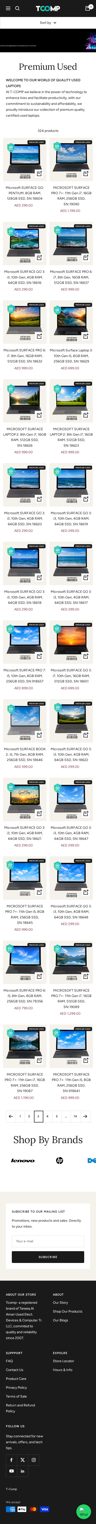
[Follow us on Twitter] (22, 1460)
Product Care (16, 1379)
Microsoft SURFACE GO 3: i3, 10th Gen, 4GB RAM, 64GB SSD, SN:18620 (24, 518)
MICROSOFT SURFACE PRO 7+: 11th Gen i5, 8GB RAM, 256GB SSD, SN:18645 (24, 914)
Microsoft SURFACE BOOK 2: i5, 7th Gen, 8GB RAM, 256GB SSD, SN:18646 (25, 754)
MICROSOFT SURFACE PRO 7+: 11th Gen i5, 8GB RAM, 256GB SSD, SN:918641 (71, 1082)
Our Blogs (60, 1320)
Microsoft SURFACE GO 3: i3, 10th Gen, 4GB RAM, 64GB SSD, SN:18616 (24, 277)
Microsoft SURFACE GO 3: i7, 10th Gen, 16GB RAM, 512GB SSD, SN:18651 (71, 675)
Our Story (60, 1303)
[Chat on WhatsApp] (83, 1511)
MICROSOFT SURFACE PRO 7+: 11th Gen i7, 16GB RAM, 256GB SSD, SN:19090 (71, 196)
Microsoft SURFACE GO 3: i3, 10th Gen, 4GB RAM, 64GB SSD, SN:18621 (24, 833)
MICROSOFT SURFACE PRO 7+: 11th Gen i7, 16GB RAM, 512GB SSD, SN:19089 (71, 998)
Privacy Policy (16, 1387)
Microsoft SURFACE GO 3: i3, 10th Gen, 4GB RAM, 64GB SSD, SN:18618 (24, 597)
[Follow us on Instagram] (33, 1460)
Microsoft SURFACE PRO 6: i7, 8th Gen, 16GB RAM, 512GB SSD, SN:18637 (71, 277)
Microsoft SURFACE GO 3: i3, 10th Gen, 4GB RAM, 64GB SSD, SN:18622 (71, 754)
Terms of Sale (16, 1396)
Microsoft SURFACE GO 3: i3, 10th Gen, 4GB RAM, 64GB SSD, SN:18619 (71, 518)
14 (75, 1116)
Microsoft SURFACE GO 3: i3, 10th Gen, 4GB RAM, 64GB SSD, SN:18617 (71, 597)
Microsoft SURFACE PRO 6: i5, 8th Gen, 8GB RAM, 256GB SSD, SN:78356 (24, 996)
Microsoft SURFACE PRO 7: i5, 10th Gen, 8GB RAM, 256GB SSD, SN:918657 (24, 675)
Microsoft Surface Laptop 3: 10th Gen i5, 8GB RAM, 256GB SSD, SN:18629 (71, 355)
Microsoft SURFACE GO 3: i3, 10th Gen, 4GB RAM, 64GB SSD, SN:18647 (71, 833)
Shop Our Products (67, 1311)
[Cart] (87, 8)
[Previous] (11, 1116)
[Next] (85, 1116)
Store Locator (63, 1361)
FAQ (9, 1361)
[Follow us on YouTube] (11, 1471)
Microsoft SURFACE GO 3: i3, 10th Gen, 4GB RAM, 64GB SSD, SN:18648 (71, 911)
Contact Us (14, 1370)
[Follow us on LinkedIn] (22, 1471)
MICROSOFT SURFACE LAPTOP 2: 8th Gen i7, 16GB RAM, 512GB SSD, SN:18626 (24, 437)
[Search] (17, 8)
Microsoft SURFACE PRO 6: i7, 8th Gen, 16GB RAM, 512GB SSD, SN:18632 (24, 355)
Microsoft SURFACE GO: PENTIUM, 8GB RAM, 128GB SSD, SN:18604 (25, 193)
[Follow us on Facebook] (11, 1460)
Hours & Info (62, 1370)
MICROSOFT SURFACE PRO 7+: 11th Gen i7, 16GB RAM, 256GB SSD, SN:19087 (25, 1082)
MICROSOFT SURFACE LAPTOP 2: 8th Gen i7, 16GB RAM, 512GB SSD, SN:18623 (71, 437)
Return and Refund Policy (20, 1408)
